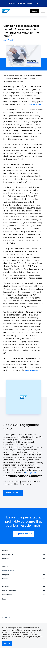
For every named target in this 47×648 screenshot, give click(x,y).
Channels (5, 558)
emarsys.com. (31, 370)
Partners (5, 579)
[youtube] (6, 617)
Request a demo (22, 534)
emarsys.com (30, 472)
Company (5, 574)
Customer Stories (8, 570)
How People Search (9, 590)
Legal (4, 599)
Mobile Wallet (35, 104)
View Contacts (12, 493)
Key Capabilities (7, 554)
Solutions (5, 566)
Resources (6, 586)
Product (5, 550)
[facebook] (2, 617)
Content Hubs (7, 595)
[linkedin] (9, 617)
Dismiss (7, 643)
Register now (30, 3)
